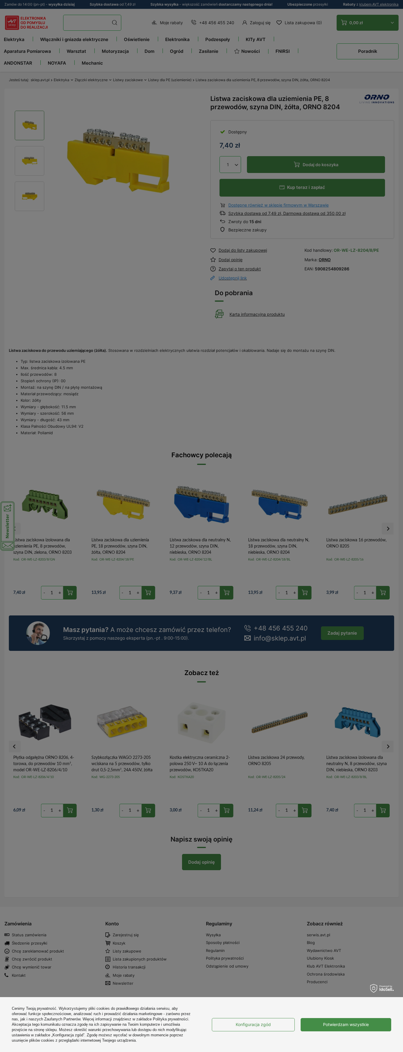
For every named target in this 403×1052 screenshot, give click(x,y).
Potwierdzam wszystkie (346, 1024)
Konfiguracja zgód (253, 1024)
